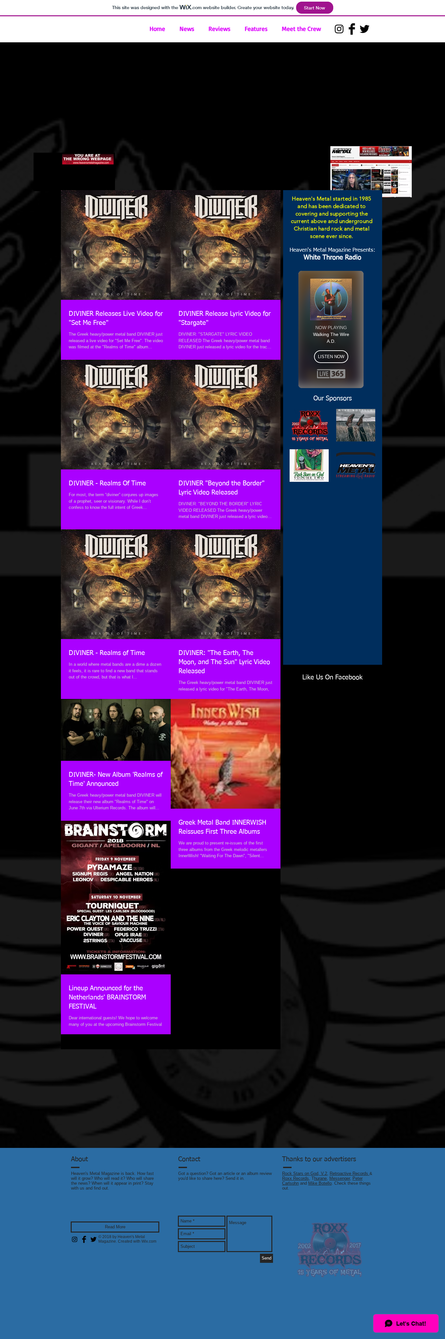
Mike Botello (320, 1183)
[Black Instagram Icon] (339, 29)
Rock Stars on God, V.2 (304, 1173)
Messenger (339, 1178)
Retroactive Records (349, 1173)
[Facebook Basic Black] (352, 29)
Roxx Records (295, 1178)
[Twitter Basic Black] (364, 29)
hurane (320, 1178)
